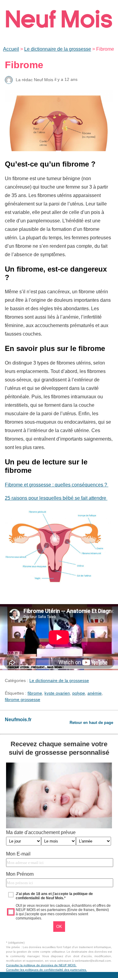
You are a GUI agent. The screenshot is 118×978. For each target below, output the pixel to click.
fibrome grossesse (22, 699)
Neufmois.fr (18, 719)
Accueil (11, 49)
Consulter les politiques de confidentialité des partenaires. (46, 969)
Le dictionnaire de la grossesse (57, 49)
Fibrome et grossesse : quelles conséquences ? (56, 484)
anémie (94, 693)
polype (78, 693)
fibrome (35, 693)
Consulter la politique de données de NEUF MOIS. (41, 965)
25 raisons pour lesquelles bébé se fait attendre (56, 498)
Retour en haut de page (91, 722)
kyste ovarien (57, 693)
